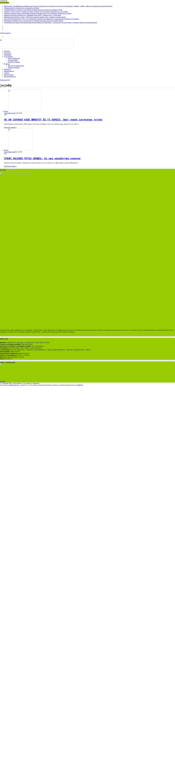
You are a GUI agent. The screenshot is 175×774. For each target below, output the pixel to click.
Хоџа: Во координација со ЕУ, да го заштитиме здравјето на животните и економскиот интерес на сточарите (41, 19)
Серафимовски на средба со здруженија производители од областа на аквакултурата (33, 10)
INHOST (80, 385)
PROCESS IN (14, 385)
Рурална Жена (13, 60)
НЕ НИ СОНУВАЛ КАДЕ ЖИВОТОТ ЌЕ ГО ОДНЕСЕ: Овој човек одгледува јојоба (53, 119)
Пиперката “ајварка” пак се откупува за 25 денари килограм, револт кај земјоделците (33, 21)
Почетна (7, 51)
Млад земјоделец (14, 58)
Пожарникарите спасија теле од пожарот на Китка (21, 8)
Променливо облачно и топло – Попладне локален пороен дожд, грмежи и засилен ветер (35, 17)
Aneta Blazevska (9, 113)
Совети (6, 73)
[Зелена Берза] (5, 33)
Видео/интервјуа (10, 76)
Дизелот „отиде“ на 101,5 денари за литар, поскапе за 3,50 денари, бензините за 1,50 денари (36, 11)
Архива (2, 381)
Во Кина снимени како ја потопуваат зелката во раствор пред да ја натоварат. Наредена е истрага (37, 13)
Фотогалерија (8, 75)
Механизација (9, 71)
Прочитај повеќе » (10, 127)
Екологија (7, 69)
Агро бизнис (8, 56)
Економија (7, 55)
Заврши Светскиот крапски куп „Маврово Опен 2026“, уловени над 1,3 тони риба (32, 15)
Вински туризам (13, 67)
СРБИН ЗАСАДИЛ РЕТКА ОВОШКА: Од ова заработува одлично (42, 158)
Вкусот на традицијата (16, 65)
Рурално (7, 64)
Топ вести (7, 53)
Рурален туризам (14, 62)
